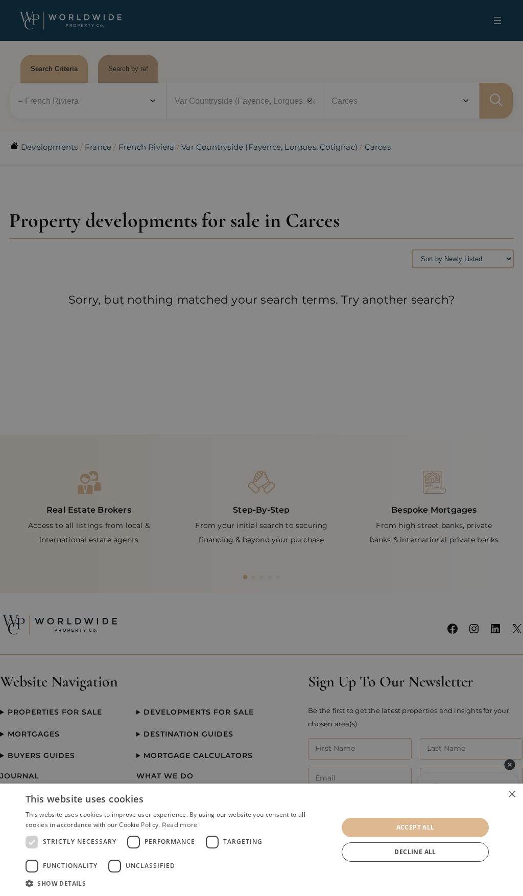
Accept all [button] (415, 827)
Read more (180, 825)
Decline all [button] (415, 851)
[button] (177, 883)
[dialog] (261, 840)
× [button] (511, 794)
